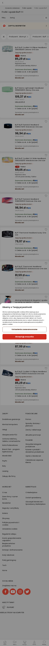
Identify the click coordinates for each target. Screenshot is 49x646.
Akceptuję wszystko (24, 336)
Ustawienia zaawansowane (24, 329)
